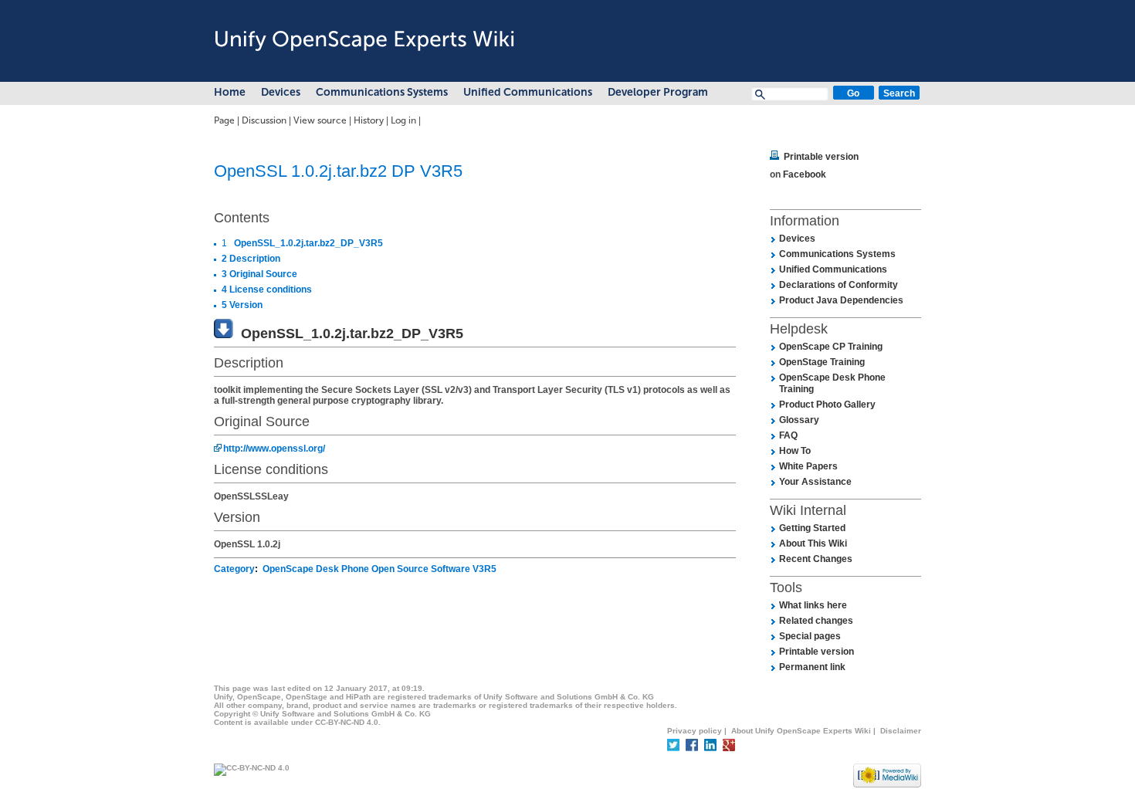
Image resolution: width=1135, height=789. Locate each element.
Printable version (821, 156)
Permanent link (812, 667)
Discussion (264, 120)
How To (795, 450)
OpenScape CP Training (831, 346)
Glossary (799, 420)
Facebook (804, 174)
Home (230, 92)
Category (234, 569)
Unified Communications (527, 92)
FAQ (788, 435)
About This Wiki (813, 543)
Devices (280, 92)
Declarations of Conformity (838, 284)
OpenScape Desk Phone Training (832, 383)
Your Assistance (815, 481)
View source (320, 120)
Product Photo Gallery (827, 404)
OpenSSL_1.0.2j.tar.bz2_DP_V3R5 (352, 333)
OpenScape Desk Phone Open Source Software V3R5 (379, 569)
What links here (813, 605)
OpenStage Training (822, 362)
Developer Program (658, 92)
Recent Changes (815, 559)
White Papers (808, 466)
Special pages (810, 636)
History (369, 120)
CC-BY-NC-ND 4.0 (346, 722)
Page (224, 120)
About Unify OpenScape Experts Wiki (801, 730)
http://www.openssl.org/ (274, 448)
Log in (403, 120)
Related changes (816, 620)
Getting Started (812, 528)
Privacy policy (694, 730)
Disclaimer (900, 730)
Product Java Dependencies (841, 300)
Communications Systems (382, 92)
